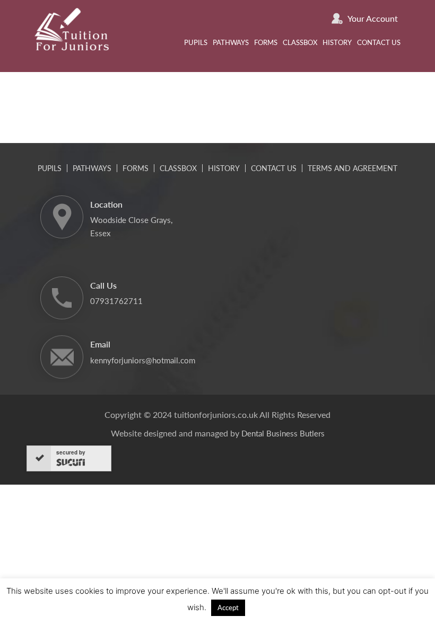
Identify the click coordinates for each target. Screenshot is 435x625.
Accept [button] (228, 607)
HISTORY (337, 42)
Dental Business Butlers (283, 433)
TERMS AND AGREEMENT (352, 168)
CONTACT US (379, 42)
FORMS (265, 42)
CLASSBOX (300, 42)
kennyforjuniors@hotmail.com (142, 360)
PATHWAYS (231, 42)
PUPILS (195, 42)
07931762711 (116, 301)
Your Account (372, 18)
